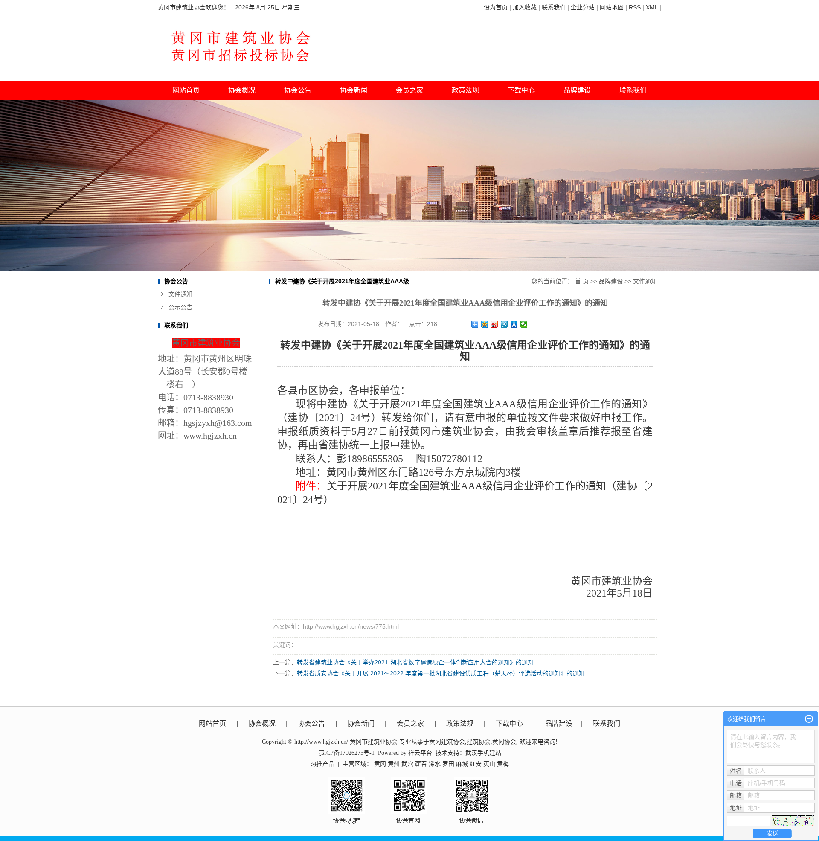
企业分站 (583, 7)
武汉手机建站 (483, 753)
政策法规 (459, 723)
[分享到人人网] (514, 324)
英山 (489, 764)
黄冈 (380, 764)
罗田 (448, 764)
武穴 (407, 764)
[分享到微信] (524, 324)
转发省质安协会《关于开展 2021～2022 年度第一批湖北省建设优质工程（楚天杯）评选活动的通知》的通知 (440, 673)
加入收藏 (525, 7)
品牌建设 (611, 281)
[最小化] (809, 719)
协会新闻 (361, 723)
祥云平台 (420, 753)
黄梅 (503, 764)
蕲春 (421, 764)
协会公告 (311, 723)
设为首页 (496, 7)
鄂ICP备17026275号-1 (346, 753)
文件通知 (180, 294)
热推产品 (322, 764)
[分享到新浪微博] (494, 324)
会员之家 (410, 723)
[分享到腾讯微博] (504, 324)
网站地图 (612, 7)
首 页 (582, 281)
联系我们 (554, 7)
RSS (635, 7)
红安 (476, 764)
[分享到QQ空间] (484, 324)
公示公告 (180, 307)
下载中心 (521, 90)
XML (652, 7)
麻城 (462, 764)
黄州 (394, 764)
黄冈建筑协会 (447, 742)
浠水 (435, 764)
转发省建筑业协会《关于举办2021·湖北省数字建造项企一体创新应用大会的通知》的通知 (415, 662)
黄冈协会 (504, 742)
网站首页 (186, 90)
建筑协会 (479, 742)
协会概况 (262, 723)
